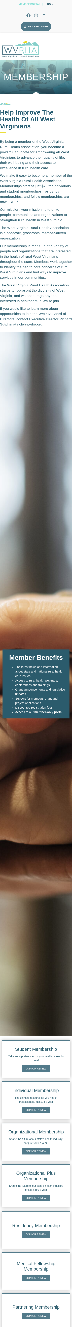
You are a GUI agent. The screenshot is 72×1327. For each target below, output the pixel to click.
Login (49, 4)
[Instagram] (36, 15)
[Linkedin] (43, 15)
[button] (36, 37)
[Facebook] (28, 15)
